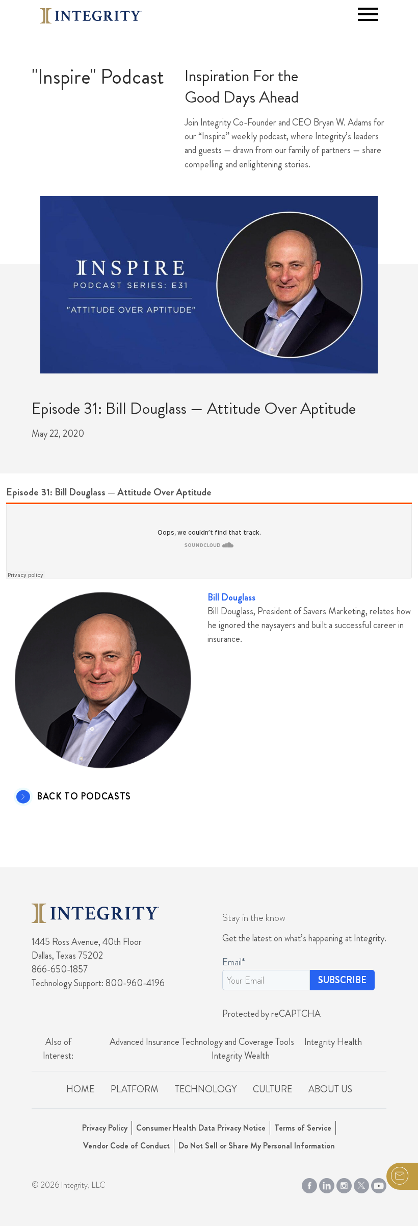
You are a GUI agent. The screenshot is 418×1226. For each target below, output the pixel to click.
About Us (330, 1089)
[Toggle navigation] (368, 14)
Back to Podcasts (84, 797)
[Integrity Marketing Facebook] (309, 1183)
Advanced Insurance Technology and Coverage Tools (202, 1041)
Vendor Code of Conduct (126, 1146)
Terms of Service (302, 1128)
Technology (206, 1089)
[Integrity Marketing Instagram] (344, 1183)
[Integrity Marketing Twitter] (361, 1183)
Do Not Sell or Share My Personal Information (256, 1146)
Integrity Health (333, 1041)
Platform (135, 1089)
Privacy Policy (104, 1128)
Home (80, 1089)
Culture (272, 1089)
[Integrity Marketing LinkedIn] (326, 1183)
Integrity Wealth (241, 1055)
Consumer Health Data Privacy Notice (201, 1128)
